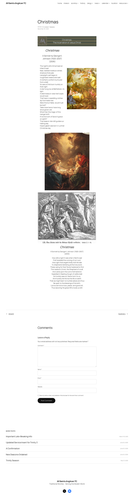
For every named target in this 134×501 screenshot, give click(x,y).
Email (39, 378)
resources (123, 3)
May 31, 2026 (124, 460)
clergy (89, 3)
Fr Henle (46, 27)
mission (66, 3)
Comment (41, 345)
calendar (105, 3)
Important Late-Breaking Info (19, 436)
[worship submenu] (77, 3)
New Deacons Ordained (16, 454)
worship (74, 3)
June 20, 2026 (124, 442)
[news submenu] (99, 3)
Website (40, 387)
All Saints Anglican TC (16, 3)
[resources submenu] (127, 3)
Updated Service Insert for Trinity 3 (21, 442)
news (97, 3)
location (114, 3)
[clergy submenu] (92, 3)
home (60, 3)
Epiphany (122, 314)
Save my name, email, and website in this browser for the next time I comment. (61, 395)
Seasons (52, 27)
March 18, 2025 (123, 436)
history (82, 3)
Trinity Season (12, 460)
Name (40, 369)
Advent (11, 314)
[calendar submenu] (109, 3)
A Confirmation (13, 448)
